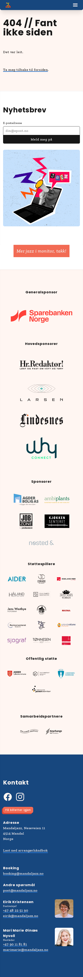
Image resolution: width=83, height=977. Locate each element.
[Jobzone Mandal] (26, 521)
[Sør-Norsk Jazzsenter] (41, 689)
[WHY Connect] (41, 448)
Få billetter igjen (18, 810)
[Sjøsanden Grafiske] (17, 640)
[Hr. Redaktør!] (41, 365)
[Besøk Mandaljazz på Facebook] (7, 796)
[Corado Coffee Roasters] (41, 579)
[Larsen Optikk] (41, 392)
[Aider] (17, 579)
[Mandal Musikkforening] (41, 625)
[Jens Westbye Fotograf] (17, 609)
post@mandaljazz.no (20, 890)
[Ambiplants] (57, 499)
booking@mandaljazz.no (23, 873)
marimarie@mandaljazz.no (25, 950)
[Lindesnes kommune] (66, 673)
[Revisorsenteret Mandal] (17, 625)
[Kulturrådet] (41, 673)
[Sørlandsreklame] (66, 625)
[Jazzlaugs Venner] (66, 594)
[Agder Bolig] (26, 499)
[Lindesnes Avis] (41, 420)
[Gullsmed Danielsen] (41, 594)
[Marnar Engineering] (66, 609)
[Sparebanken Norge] (41, 316)
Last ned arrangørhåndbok (25, 850)
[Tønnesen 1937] (41, 640)
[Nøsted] (41, 542)
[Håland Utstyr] (17, 594)
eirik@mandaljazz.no (20, 916)
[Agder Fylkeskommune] (17, 673)
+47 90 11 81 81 (15, 944)
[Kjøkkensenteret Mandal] (57, 521)
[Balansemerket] (29, 731)
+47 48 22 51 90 (15, 910)
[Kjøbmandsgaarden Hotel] (41, 609)
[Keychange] (54, 731)
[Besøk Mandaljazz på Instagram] (20, 796)
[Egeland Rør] (66, 579)
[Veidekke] (66, 640)
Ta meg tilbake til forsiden (25, 70)
